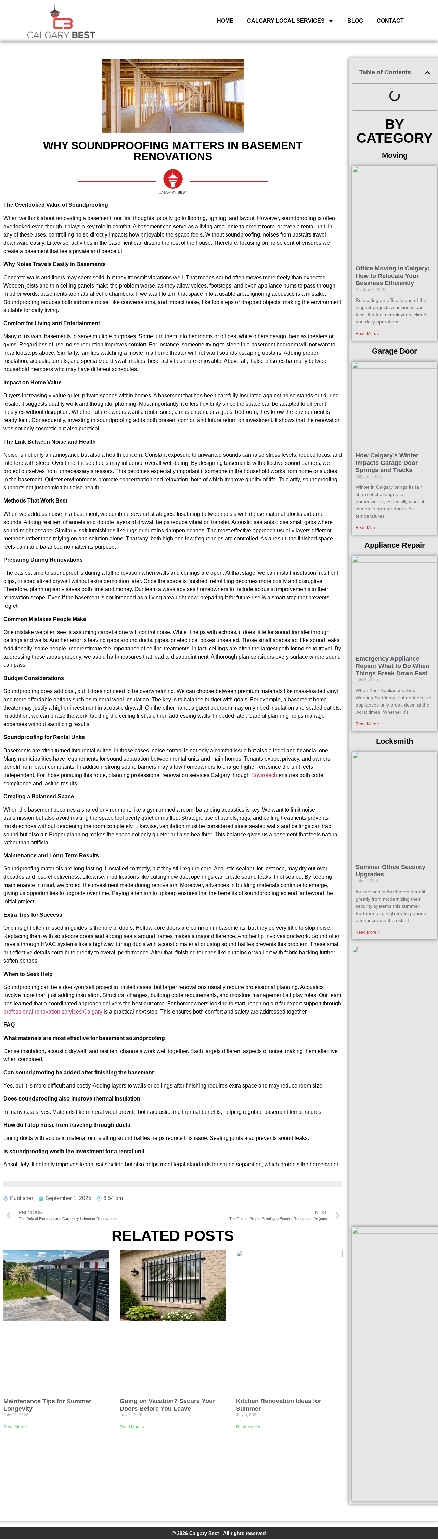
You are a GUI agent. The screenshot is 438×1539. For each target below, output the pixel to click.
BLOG (355, 21)
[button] (427, 72)
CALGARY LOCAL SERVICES (286, 21)
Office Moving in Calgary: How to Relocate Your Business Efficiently (393, 276)
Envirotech (264, 775)
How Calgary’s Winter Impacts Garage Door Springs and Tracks (387, 462)
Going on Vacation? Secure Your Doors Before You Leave (167, 1405)
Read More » (15, 1427)
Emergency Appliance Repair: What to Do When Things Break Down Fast (392, 666)
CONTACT (390, 21)
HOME (225, 21)
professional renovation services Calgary (52, 1012)
